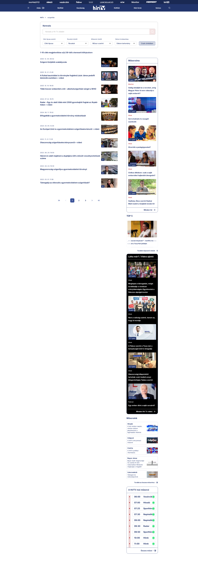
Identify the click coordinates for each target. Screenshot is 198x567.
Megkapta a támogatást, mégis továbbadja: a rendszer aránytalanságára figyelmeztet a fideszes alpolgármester (141, 288)
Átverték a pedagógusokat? (139, 147)
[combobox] (51, 43)
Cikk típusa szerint (49, 39)
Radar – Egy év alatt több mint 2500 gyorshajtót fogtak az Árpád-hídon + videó (69, 103)
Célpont (130, 438)
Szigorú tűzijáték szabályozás (53, 62)
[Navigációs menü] (28, 8)
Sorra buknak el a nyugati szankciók (138, 120)
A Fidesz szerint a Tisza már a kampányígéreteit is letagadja (140, 347)
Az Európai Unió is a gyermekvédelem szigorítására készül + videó (69, 129)
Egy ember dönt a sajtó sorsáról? (141, 405)
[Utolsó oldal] (99, 200)
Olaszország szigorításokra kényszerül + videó (61, 142)
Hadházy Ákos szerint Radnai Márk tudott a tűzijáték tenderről (141, 202)
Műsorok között (96, 39)
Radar (146, 526)
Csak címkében (147, 43)
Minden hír (148, 210)
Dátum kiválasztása (121, 39)
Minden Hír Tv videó (144, 411)
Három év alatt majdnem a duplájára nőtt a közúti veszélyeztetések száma (70, 157)
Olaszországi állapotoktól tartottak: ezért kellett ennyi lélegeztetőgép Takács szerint (140, 377)
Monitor (131, 84)
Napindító (148, 514)
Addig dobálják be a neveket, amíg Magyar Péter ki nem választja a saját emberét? (142, 90)
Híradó (130, 424)
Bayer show (132, 458)
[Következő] (92, 200)
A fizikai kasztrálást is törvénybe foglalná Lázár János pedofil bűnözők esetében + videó (67, 76)
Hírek (130, 115)
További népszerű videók (146, 251)
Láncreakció (132, 472)
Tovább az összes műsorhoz (144, 482)
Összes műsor (146, 551)
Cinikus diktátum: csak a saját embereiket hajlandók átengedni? (141, 174)
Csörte (130, 448)
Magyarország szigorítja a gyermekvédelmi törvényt (63, 169)
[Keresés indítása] (152, 32)
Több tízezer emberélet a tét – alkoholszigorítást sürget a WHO (68, 89)
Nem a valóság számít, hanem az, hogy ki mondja (141, 319)
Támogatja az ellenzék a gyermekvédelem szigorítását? (65, 183)
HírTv (42, 17)
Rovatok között (72, 39)
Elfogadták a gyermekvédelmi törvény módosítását (63, 116)
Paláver (131, 402)
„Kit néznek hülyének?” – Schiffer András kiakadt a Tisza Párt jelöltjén (141, 242)
